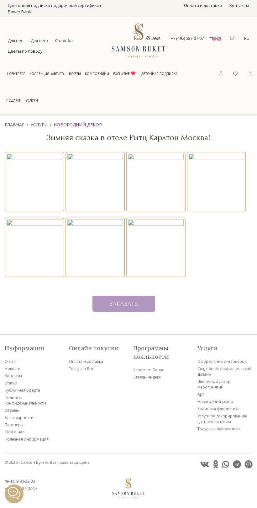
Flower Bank (19, 11)
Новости (12, 368)
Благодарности (19, 417)
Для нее (16, 40)
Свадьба (64, 40)
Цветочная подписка (158, 73)
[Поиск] (232, 38)
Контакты (239, 5)
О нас (10, 361)
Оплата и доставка (203, 5)
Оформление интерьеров (221, 361)
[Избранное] (235, 73)
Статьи (11, 383)
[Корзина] (250, 73)
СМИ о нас (14, 432)
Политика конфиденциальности (25, 400)
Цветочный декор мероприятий (213, 384)
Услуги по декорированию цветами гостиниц (222, 418)
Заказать (123, 303)
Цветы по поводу (25, 51)
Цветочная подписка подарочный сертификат (55, 5)
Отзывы (12, 410)
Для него (39, 40)
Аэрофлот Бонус (148, 370)
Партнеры (14, 424)
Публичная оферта (22, 390)
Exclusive (122, 73)
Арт (200, 394)
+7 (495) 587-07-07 (187, 38)
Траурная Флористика (218, 428)
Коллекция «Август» (47, 73)
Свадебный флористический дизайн (224, 371)
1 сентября (15, 73)
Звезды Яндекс (147, 377)
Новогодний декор (78, 125)
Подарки (14, 100)
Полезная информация (27, 439)
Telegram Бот (81, 368)
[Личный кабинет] (221, 73)
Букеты (75, 73)
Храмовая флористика (218, 408)
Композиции (97, 73)
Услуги (32, 100)
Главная (14, 125)
